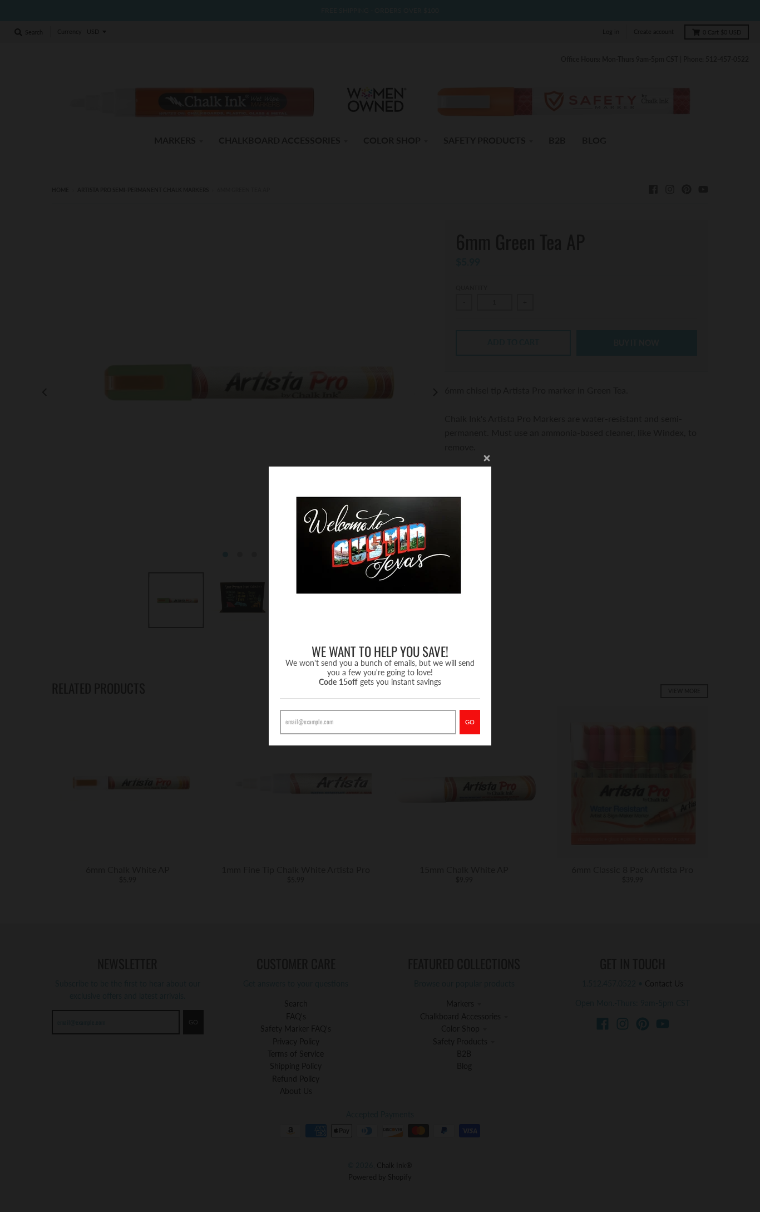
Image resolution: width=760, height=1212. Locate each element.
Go (470, 721)
